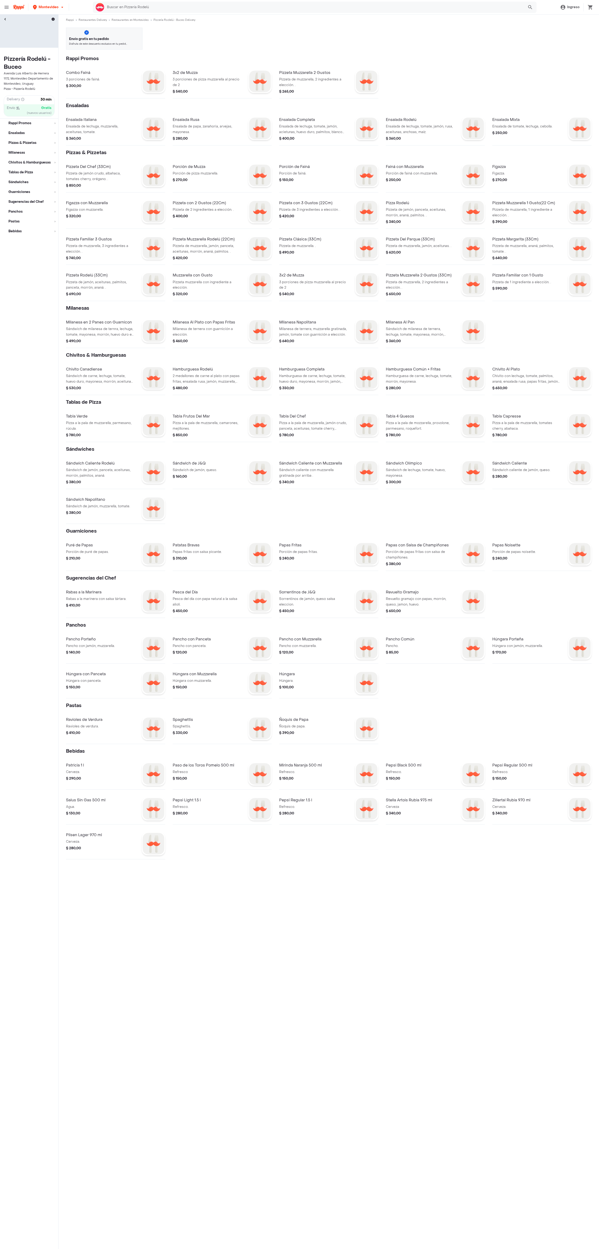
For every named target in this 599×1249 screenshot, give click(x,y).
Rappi (70, 20)
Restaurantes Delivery (93, 20)
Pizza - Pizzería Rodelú (19, 89)
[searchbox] (314, 7)
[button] (48, 7)
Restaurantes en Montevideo (130, 20)
